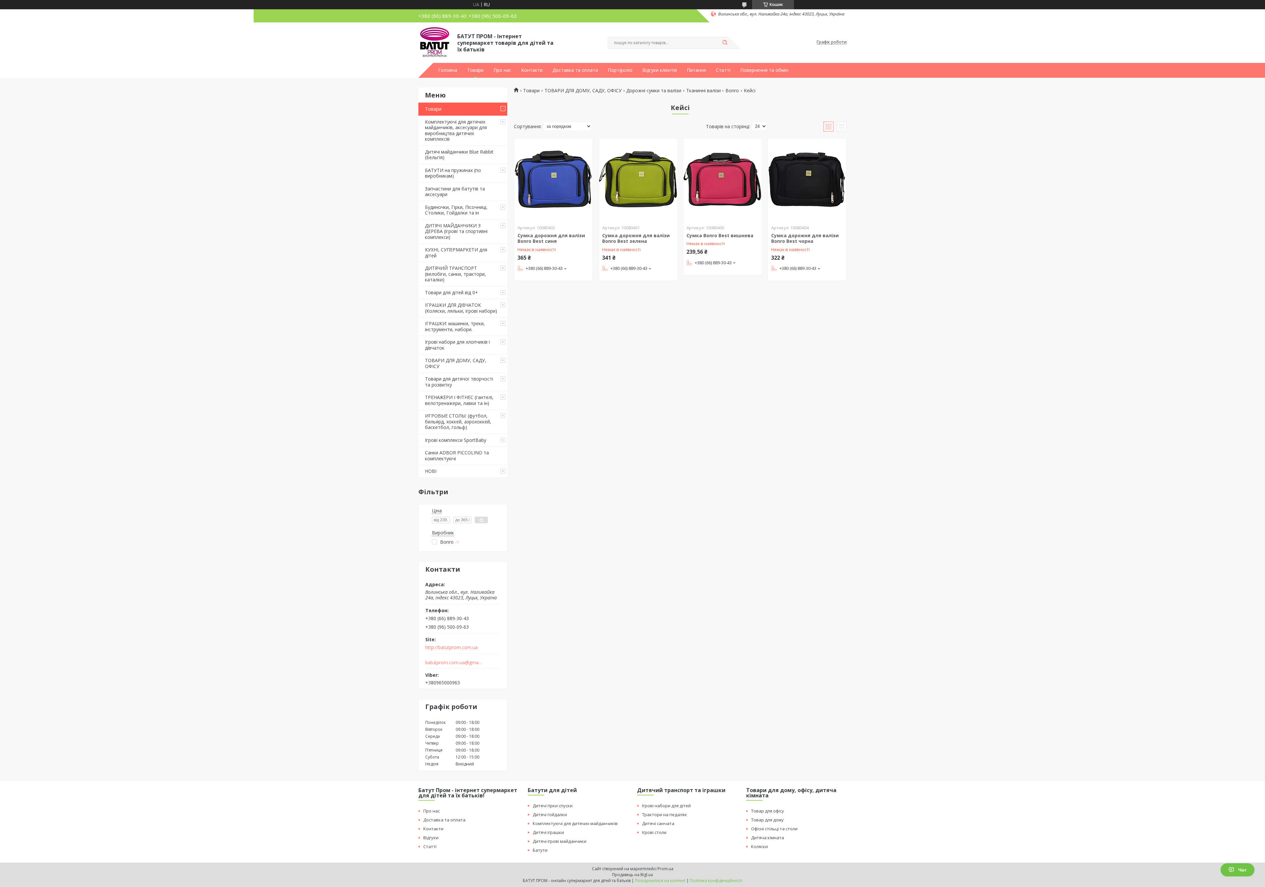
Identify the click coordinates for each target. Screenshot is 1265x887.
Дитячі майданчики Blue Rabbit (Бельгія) (459, 155)
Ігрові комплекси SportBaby (455, 440)
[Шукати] (724, 43)
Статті (723, 70)
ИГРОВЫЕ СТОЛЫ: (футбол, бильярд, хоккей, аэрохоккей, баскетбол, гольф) (458, 421)
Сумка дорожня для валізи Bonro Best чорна (805, 238)
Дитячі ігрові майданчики (559, 841)
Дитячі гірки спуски (553, 806)
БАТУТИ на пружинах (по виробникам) (453, 173)
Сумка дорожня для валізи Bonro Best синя (551, 238)
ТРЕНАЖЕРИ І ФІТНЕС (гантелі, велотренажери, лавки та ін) (459, 400)
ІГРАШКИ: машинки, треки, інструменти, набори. (455, 326)
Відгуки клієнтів (659, 70)
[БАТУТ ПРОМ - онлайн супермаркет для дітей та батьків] (434, 42)
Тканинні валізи (703, 91)
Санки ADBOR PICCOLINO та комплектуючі (457, 455)
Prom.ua (665, 869)
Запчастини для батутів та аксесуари (455, 192)
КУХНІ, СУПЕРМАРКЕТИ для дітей (456, 252)
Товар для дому (767, 820)
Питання (696, 70)
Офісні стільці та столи (774, 829)
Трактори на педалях (664, 814)
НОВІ (430, 471)
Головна (447, 70)
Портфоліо (620, 70)
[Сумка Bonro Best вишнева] (722, 179)
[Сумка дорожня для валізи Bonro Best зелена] (638, 179)
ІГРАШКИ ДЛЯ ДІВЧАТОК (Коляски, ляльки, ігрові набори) (461, 308)
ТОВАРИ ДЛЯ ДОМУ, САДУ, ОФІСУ (455, 363)
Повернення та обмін (764, 70)
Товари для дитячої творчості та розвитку (459, 382)
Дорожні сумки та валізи (653, 91)
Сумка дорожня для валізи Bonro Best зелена (636, 238)
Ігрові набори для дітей (666, 806)
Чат (1242, 870)
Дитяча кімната (767, 838)
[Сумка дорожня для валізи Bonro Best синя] (553, 179)
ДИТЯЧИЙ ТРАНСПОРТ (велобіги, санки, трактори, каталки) (455, 274)
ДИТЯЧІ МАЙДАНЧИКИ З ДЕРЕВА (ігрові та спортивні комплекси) (456, 231)
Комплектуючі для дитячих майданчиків (575, 823)
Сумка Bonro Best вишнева (720, 235)
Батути (540, 850)
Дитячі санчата (658, 823)
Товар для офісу (767, 811)
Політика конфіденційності (716, 880)
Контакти (532, 70)
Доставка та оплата (575, 70)
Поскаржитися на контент (660, 880)
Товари (475, 70)
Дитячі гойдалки (550, 814)
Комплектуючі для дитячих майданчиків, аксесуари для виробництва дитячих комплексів (456, 130)
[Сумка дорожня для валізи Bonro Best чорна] (807, 179)
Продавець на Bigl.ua (632, 874)
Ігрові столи (654, 832)
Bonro (732, 91)
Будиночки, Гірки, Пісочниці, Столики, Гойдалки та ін (456, 210)
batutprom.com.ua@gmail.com (454, 663)
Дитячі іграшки (548, 832)
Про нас (502, 70)
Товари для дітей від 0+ (451, 292)
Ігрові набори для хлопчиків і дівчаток (457, 345)
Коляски (759, 846)
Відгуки (430, 838)
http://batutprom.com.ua (451, 647)
